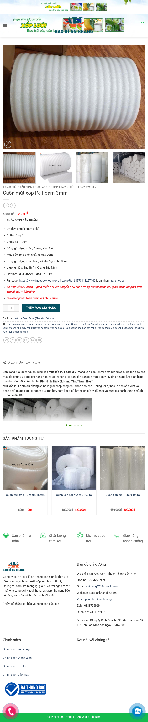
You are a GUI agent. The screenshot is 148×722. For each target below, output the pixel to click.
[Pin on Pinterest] (33, 340)
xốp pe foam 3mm (107, 328)
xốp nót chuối (89, 328)
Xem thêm (72, 425)
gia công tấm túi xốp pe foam (120, 324)
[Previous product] (13, 206)
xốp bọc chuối (57, 328)
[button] (5, 25)
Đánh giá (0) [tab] (33, 362)
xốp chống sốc (73, 328)
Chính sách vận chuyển (17, 649)
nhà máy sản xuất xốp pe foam (33, 328)
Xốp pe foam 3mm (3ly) (83, 187)
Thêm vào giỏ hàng (41, 308)
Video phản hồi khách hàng (94, 599)
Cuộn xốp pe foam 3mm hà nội (87, 324)
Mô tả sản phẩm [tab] (13, 362)
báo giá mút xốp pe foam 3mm (24, 324)
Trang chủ (9, 187)
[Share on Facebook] (13, 340)
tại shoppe (117, 280)
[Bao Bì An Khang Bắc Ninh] (74, 25)
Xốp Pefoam (58, 187)
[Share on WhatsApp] (6, 340)
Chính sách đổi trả (15, 666)
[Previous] (10, 96)
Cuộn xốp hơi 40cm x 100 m (74, 495)
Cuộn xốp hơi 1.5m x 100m (123, 495)
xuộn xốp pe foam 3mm (15, 331)
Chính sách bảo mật (16, 674)
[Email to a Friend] (26, 340)
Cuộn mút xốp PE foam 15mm (25, 495)
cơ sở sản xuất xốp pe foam (55, 324)
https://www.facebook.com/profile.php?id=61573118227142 (57, 280)
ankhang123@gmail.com (102, 586)
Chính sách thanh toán (17, 657)
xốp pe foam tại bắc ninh (131, 328)
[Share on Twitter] (19, 340)
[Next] (137, 96)
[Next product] (6, 206)
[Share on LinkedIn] (39, 340)
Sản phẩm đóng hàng (33, 187)
